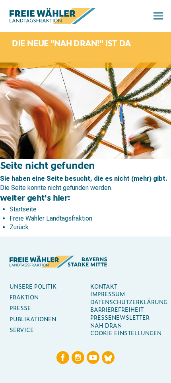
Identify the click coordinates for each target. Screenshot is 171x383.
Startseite (23, 209)
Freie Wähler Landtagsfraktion (51, 218)
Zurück (19, 227)
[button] (158, 15)
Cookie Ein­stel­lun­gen (125, 332)
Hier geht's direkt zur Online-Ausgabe (65, 38)
